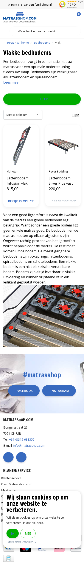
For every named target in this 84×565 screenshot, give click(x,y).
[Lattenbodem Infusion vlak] (21, 145)
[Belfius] (75, 548)
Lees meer (11, 82)
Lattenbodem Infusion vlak (17, 181)
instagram (60, 391)
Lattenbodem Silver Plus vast (61, 181)
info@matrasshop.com (29, 445)
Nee (28, 533)
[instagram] (21, 457)
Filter (43, 99)
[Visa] (8, 548)
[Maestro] (25, 548)
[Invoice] (8, 558)
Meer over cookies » (22, 542)
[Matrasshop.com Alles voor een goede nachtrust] (19, 17)
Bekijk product (21, 201)
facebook (25, 391)
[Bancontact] (42, 548)
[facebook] (8, 457)
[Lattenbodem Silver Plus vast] (63, 145)
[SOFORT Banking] (59, 548)
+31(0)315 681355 (21, 439)
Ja (12, 533)
